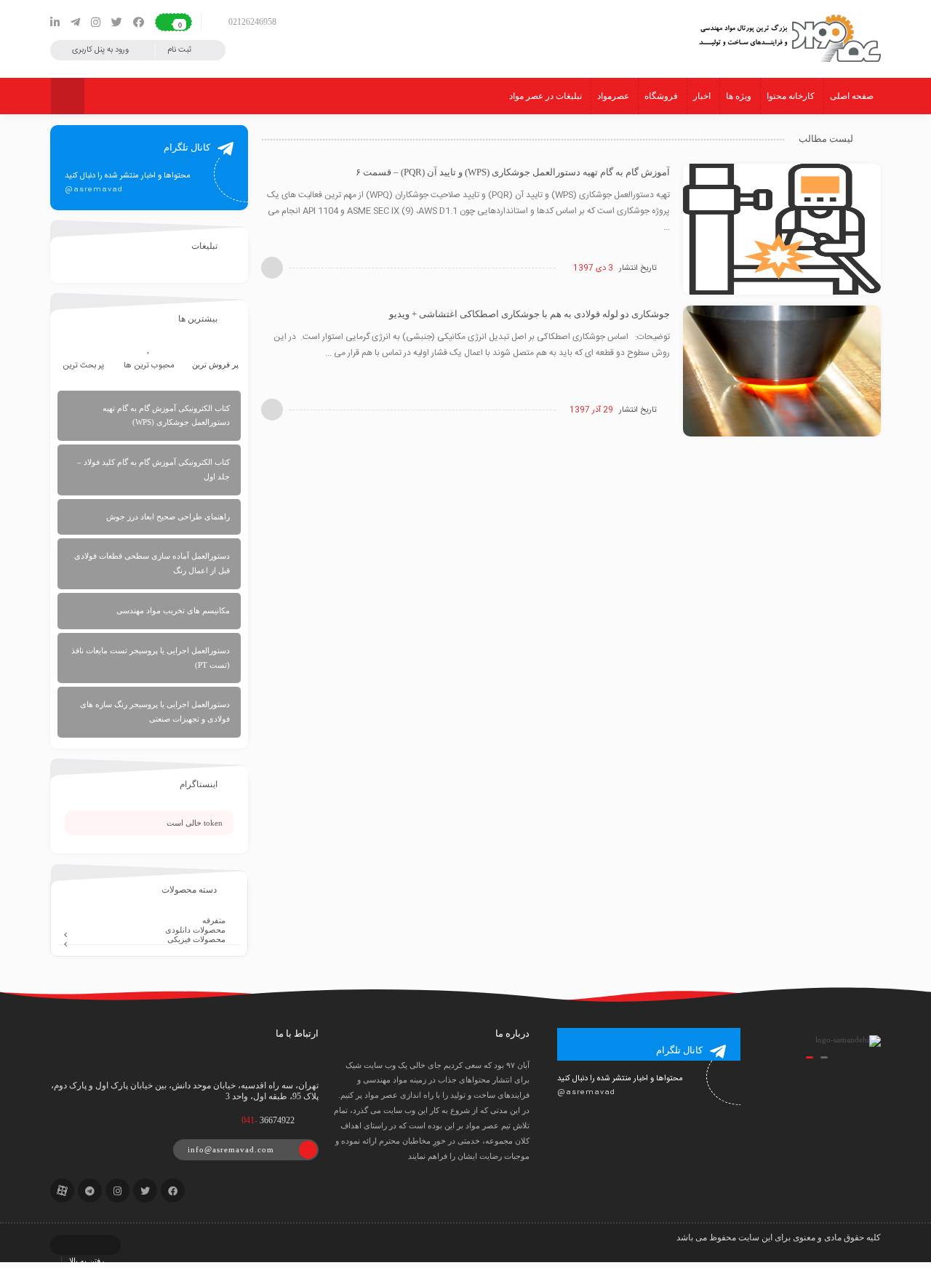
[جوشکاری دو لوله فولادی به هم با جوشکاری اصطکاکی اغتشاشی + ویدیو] (782, 371)
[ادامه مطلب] (272, 268)
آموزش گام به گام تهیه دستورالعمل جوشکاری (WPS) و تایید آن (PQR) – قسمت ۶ (513, 172)
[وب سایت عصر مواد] (788, 38)
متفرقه (213, 920)
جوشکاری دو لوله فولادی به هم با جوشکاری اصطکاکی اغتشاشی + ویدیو (529, 313)
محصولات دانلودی (195, 929)
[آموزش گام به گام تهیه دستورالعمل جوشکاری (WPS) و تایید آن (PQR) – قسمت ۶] (782, 229)
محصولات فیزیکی (196, 939)
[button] (824, 1057)
